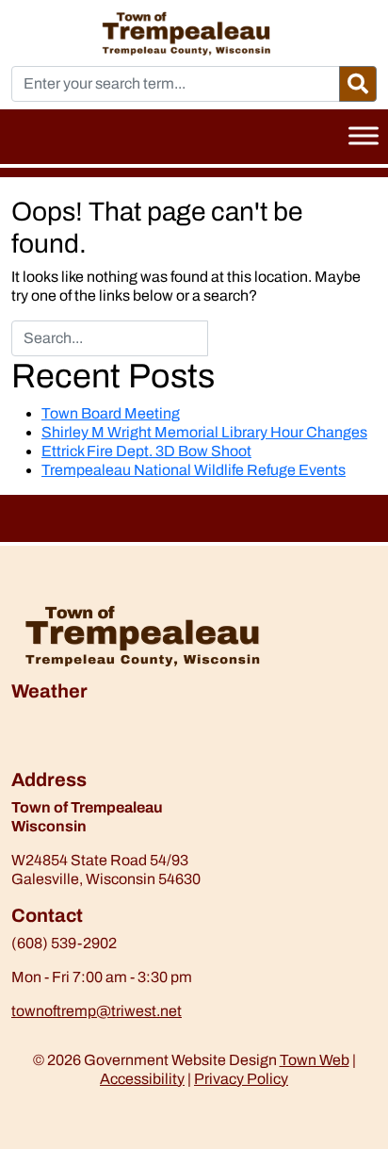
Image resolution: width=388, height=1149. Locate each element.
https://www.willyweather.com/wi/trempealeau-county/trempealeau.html (110, 758)
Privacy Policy (241, 1079)
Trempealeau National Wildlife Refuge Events (193, 470)
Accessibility (142, 1079)
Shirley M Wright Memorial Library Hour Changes (204, 432)
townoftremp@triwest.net (96, 1011)
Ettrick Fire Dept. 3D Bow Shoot (146, 451)
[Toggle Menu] (363, 135)
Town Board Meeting (110, 413)
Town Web (314, 1060)
